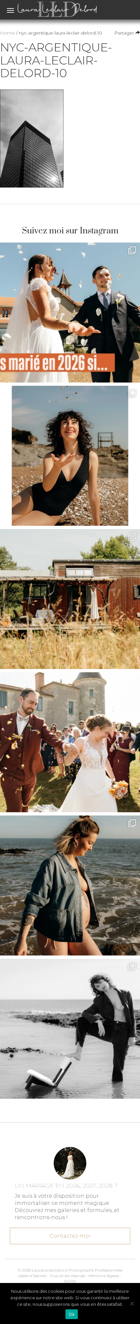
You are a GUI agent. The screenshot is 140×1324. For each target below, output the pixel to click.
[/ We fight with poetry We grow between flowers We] (70, 1029)
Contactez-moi (70, 1236)
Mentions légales (104, 1275)
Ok (72, 1314)
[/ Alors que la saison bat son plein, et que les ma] (70, 313)
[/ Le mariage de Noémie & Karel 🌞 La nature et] (70, 599)
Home (7, 33)
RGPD (70, 1281)
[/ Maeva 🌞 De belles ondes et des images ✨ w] (70, 456)
